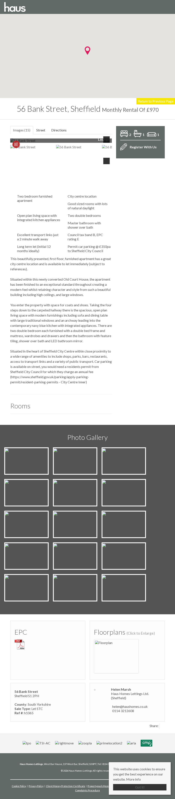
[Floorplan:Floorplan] (103, 642)
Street (40, 130)
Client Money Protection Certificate (65, 786)
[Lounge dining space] (70, 545)
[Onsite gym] (15, 514)
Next (107, 142)
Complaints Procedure (87, 790)
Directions (59, 130)
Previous (16, 142)
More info (133, 779)
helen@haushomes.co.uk (130, 706)
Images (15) (21, 130)
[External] (110, 482)
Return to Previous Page (155, 101)
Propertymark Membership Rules (106, 786)
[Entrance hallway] (68, 514)
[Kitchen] (61, 450)
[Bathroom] (111, 450)
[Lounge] (12, 450)
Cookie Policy (19, 786)
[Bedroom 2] (64, 482)
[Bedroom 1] (15, 482)
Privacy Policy (36, 786)
